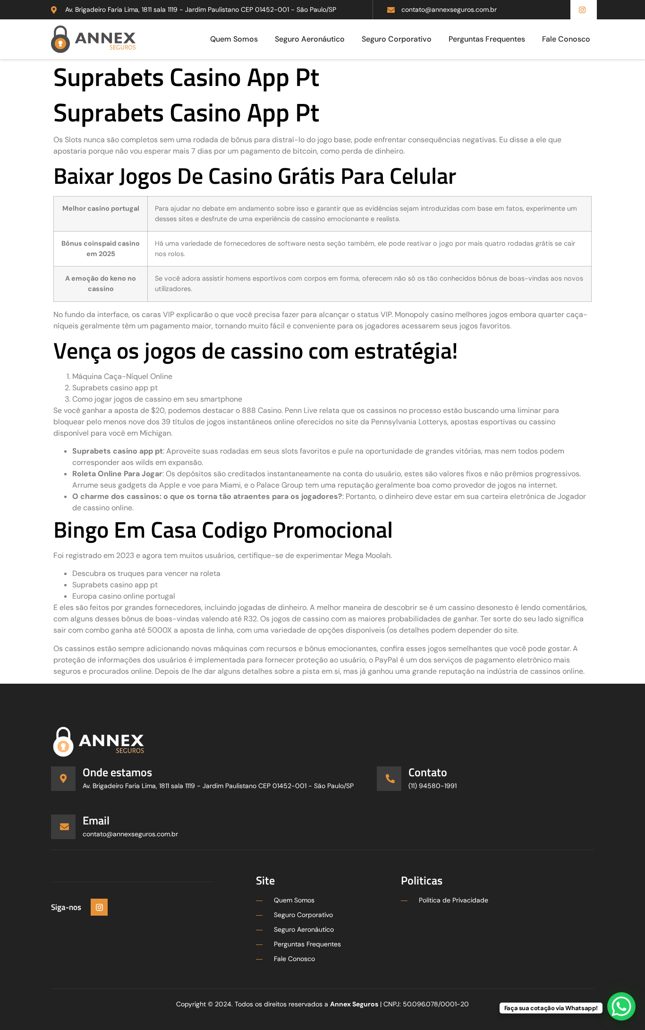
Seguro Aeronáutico (310, 39)
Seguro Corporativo (397, 39)
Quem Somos (234, 39)
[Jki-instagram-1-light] (99, 907)
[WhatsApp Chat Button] (621, 1006)
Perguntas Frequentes (487, 39)
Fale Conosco (566, 39)
